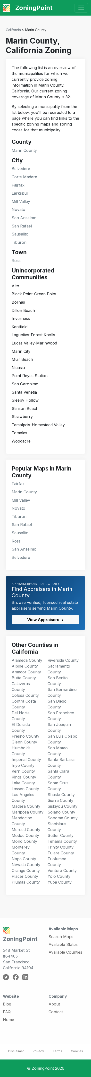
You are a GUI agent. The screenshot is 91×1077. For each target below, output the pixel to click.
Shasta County (61, 794)
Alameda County (27, 660)
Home (8, 1019)
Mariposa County (27, 812)
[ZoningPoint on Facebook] (15, 976)
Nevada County (26, 864)
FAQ (7, 1011)
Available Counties (65, 952)
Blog (7, 1004)
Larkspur (20, 193)
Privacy (38, 1051)
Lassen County (25, 788)
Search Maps (61, 936)
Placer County (25, 876)
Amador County (26, 672)
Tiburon (19, 242)
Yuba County (60, 882)
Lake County (23, 782)
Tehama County (62, 841)
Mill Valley (21, 201)
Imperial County (26, 759)
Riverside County (63, 660)
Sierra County (60, 800)
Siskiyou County (62, 806)
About (54, 1004)
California (13, 30)
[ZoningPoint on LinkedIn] (25, 976)
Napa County (24, 858)
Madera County (26, 806)
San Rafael (22, 226)
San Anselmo (24, 217)
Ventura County (62, 870)
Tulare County (61, 853)
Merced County (26, 829)
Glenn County (24, 742)
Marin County (24, 150)
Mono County (24, 841)
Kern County (23, 771)
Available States (63, 944)
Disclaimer (16, 1051)
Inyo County (23, 765)
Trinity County (61, 847)
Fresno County (25, 736)
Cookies (77, 1051)
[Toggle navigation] (81, 8)
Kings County (24, 777)
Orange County (26, 870)
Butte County (24, 677)
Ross (16, 260)
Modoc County (25, 835)
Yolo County (59, 876)
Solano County (61, 812)
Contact (56, 1011)
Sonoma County (63, 817)
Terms (57, 1051)
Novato (18, 209)
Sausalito (20, 234)
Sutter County (61, 835)
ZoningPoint (33, 7)
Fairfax (18, 185)
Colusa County (25, 695)
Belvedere (21, 168)
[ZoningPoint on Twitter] (6, 976)
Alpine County (25, 666)
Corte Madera (24, 176)
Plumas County (26, 882)
